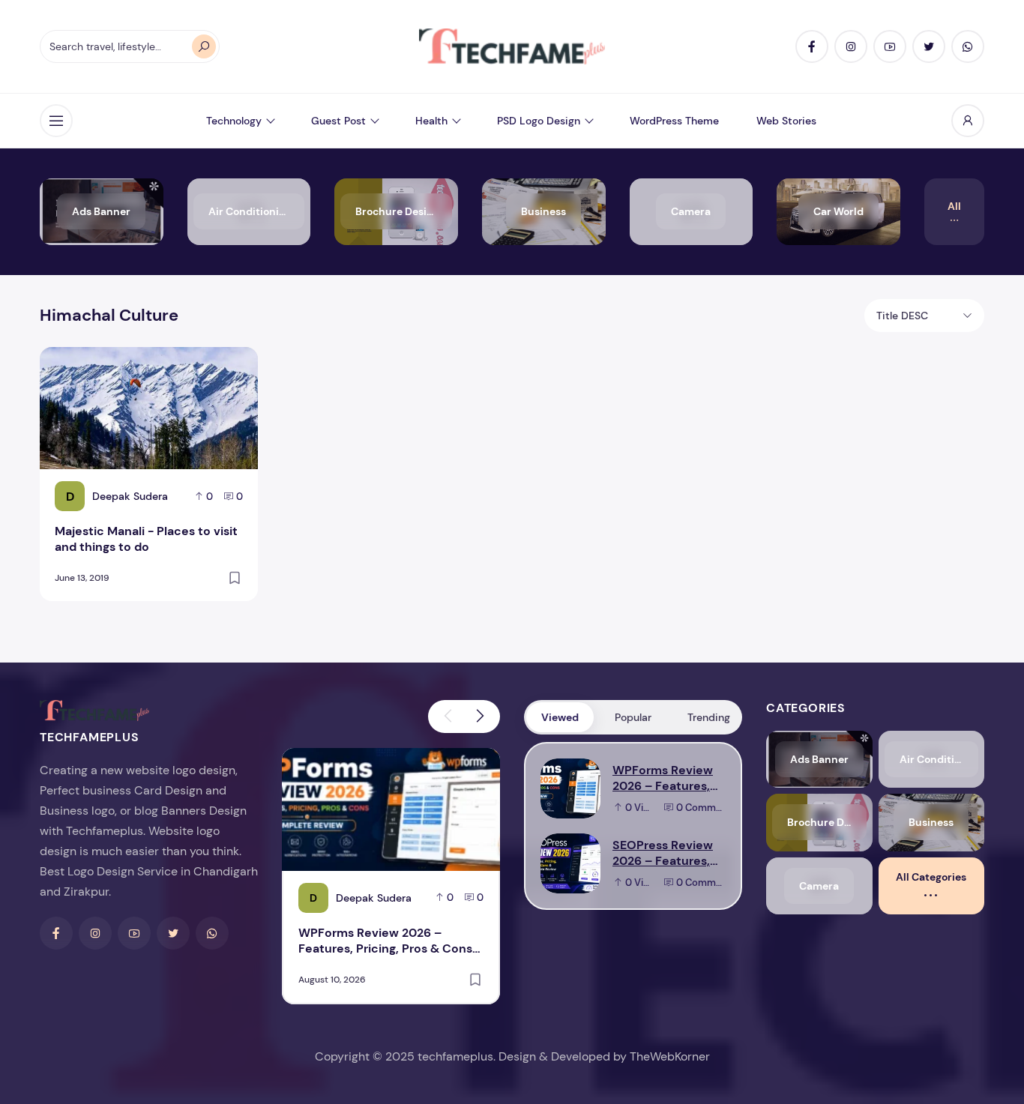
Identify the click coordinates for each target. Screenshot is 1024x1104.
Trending (708, 717)
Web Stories (786, 120)
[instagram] (850, 46)
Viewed (560, 717)
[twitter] (928, 46)
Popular (633, 717)
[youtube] (889, 46)
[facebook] (811, 46)
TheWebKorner (670, 1056)
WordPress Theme (674, 120)
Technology (234, 120)
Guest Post (338, 120)
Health (431, 120)
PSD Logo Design (538, 120)
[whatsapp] (967, 46)
